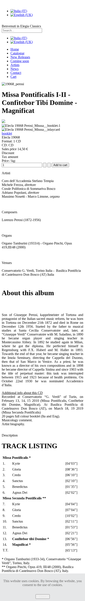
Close (42, 596)
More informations (42, 592)
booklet (7, 133)
